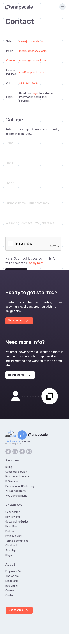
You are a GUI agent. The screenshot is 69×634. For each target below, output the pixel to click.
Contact (10, 595)
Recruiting (11, 585)
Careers (10, 60)
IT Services (11, 481)
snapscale (27, 441)
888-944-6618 (28, 83)
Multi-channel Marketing (19, 486)
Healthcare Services (17, 476)
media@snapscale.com (33, 51)
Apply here (36, 263)
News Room (12, 526)
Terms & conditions (16, 540)
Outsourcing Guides (17, 521)
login (35, 93)
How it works (19, 375)
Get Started (12, 512)
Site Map (10, 550)
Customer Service (16, 471)
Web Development (16, 495)
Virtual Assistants (16, 491)
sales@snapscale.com (32, 41)
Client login (11, 545)
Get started (18, 321)
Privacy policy (13, 536)
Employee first (14, 571)
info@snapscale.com (31, 72)
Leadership (11, 580)
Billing (8, 467)
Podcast (10, 531)
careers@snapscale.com (33, 60)
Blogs (8, 555)
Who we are (12, 576)
